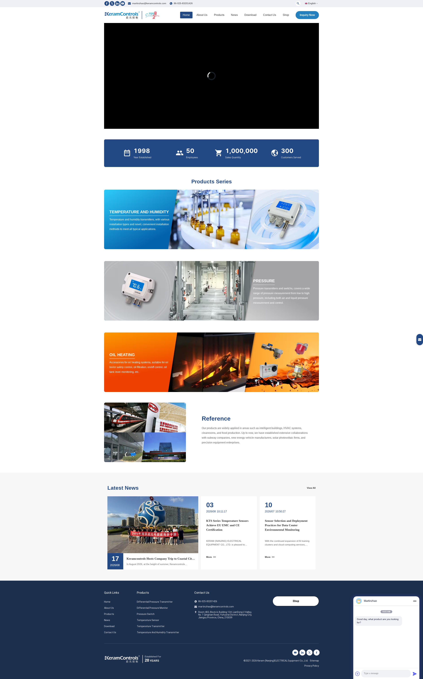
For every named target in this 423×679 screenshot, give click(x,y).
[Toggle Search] (298, 3)
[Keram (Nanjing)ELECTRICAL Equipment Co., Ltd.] (122, 15)
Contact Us (269, 15)
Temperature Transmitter (151, 626)
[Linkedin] (117, 3)
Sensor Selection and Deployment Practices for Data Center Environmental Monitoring (286, 525)
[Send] (414, 673)
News (234, 15)
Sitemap (314, 660)
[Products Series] (211, 219)
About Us (201, 15)
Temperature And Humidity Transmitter (158, 632)
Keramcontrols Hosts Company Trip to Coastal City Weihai (160, 559)
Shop (286, 15)
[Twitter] (112, 3)
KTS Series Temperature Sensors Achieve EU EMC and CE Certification (227, 525)
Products (219, 15)
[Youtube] (122, 3)
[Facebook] (106, 3)
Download (250, 15)
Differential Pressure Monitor (152, 608)
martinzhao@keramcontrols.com (149, 3)
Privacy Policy (311, 665)
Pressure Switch (145, 614)
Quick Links (111, 592)
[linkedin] (302, 653)
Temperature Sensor (148, 620)
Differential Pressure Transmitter (155, 601)
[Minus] (415, 601)
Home (186, 15)
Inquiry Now (307, 15)
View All (311, 488)
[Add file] (357, 673)
